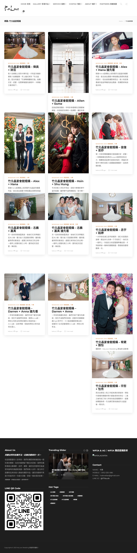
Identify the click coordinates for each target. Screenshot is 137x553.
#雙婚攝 (75, 499)
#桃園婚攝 (79, 496)
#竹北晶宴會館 (65, 499)
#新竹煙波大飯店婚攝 (68, 496)
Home (121, 21)
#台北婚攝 (52, 492)
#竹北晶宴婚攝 (53, 499)
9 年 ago (15, 251)
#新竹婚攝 (71, 492)
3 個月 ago (55, 475)
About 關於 (90, 4)
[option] (68, 466)
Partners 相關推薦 (108, 4)
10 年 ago (103, 409)
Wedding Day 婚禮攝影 (17, 63)
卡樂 (28, 63)
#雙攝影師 (52, 503)
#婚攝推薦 (62, 492)
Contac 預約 (75, 4)
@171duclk (105, 478)
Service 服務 (59, 4)
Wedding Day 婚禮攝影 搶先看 (107, 63)
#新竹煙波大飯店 (54, 496)
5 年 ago (15, 90)
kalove (10, 90)
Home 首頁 (25, 4)
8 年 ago (103, 90)
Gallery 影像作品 (41, 4)
